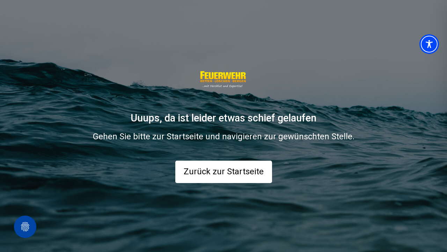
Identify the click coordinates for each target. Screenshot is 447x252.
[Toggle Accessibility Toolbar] (429, 44)
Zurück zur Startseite (224, 171)
